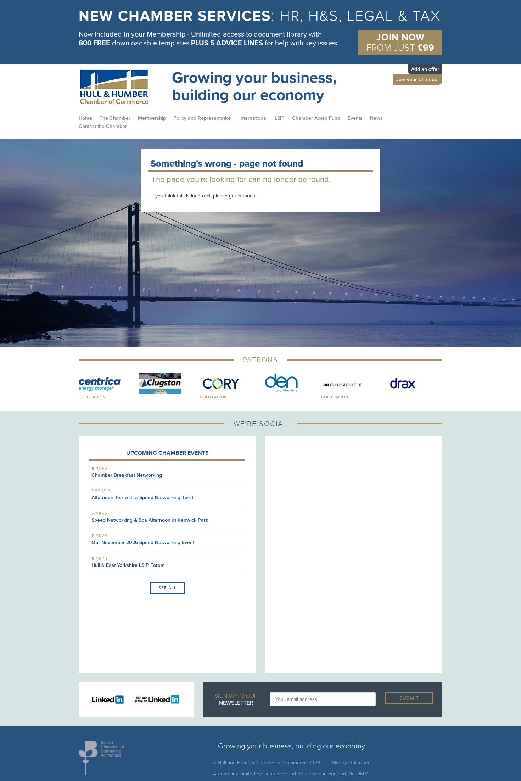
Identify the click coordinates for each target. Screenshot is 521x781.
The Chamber (115, 118)
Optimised (359, 763)
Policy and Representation (202, 118)
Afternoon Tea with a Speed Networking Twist (142, 498)
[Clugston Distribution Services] (169, 383)
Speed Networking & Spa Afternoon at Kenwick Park (149, 520)
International (253, 118)
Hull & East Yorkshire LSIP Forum (128, 565)
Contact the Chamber (103, 126)
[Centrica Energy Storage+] (109, 383)
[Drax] (412, 383)
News (376, 118)
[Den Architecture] (290, 383)
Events (355, 118)
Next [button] (447, 386)
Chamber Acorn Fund (316, 118)
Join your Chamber (417, 80)
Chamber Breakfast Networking (126, 475)
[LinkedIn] (110, 699)
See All (167, 587)
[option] (260, 30)
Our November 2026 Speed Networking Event (142, 543)
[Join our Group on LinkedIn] (154, 699)
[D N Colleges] (351, 383)
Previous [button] (73, 386)
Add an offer (425, 69)
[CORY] (230, 383)
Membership (152, 118)
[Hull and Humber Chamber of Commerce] (121, 87)
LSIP (280, 118)
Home (85, 118)
